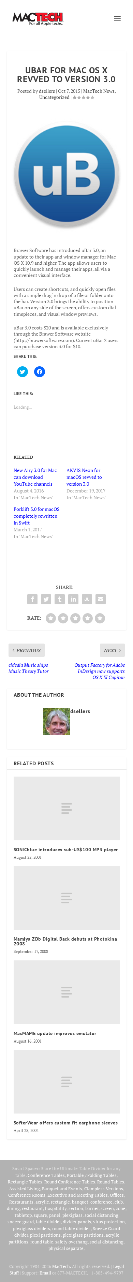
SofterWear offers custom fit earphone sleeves (66, 1123)
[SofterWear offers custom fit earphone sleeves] (67, 1082)
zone (120, 1208)
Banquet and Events (62, 1188)
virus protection (109, 1222)
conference (101, 1202)
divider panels (77, 1222)
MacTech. (61, 1266)
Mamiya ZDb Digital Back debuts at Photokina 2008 (65, 941)
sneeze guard (21, 1222)
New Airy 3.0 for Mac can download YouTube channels (35, 477)
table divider (48, 1222)
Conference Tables (46, 1175)
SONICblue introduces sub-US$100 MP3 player (66, 849)
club (119, 1202)
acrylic (42, 1202)
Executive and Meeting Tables (77, 1195)
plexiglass (72, 1215)
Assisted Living (24, 1188)
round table (41, 1242)
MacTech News (99, 91)
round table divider (71, 1228)
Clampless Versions (103, 1188)
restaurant (32, 1208)
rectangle (60, 1202)
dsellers (47, 91)
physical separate (66, 1248)
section (76, 1208)
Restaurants (21, 1202)
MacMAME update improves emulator (55, 1033)
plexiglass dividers (31, 1228)
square (40, 1215)
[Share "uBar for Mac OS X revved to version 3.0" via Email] (100, 599)
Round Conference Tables (69, 1182)
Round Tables (110, 1182)
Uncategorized (54, 97)
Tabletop (23, 1215)
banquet (80, 1202)
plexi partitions (45, 1235)
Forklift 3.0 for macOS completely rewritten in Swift (37, 516)
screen (107, 1208)
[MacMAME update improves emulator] (67, 992)
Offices (117, 1195)
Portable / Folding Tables (92, 1175)
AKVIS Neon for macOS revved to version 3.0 (84, 477)
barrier (92, 1208)
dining (13, 1208)
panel (54, 1215)
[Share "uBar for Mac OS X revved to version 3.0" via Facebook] (32, 599)
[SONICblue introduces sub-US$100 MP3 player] (67, 808)
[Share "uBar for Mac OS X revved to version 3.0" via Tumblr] (59, 599)
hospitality (55, 1208)
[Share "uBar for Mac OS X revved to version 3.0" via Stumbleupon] (87, 599)
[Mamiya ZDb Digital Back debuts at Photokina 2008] (67, 898)
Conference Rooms (26, 1195)
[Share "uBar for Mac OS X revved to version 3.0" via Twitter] (46, 599)
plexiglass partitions (83, 1235)
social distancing (101, 1215)
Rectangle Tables (25, 1182)
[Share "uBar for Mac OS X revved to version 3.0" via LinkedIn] (73, 599)
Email (45, 1273)
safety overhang (71, 1242)
